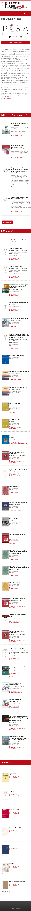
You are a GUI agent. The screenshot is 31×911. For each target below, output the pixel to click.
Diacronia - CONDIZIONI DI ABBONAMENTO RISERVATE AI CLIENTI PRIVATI (19, 568)
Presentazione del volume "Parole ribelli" (19, 124)
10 (6, 241)
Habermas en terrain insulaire (18, 502)
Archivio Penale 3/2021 (16, 267)
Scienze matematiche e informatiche (17, 526)
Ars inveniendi (13, 518)
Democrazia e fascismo (16, 436)
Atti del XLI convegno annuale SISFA (18, 615)
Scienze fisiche (13, 624)
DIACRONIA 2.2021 (15, 486)
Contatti (10, 903)
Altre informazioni (6, 784)
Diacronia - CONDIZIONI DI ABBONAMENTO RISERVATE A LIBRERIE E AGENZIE (18, 552)
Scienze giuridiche (14, 259)
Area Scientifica (13, 777)
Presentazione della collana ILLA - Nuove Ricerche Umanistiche (18, 147)
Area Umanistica (13, 831)
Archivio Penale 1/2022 (16, 649)
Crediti (15, 903)
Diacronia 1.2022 (14, 582)
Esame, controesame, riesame (19, 302)
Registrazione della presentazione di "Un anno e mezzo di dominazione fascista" (19, 170)
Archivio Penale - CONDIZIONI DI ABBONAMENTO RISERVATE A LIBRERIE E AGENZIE (19, 336)
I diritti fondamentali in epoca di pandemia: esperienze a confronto (18, 286)
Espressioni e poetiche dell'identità (16, 452)
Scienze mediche (13, 326)
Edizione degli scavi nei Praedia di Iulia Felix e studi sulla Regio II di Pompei (18, 738)
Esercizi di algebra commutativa (15, 683)
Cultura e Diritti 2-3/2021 (17, 355)
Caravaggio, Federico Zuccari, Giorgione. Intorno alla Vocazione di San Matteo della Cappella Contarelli (19, 718)
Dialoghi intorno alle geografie (19, 371)
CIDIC (15, 79)
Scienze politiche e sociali (15, 379)
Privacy (20, 903)
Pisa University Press (17, 135)
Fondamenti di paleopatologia (18, 318)
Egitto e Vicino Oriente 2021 (18, 470)
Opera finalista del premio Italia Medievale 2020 (19, 198)
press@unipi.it (8, 98)
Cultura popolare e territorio (18, 667)
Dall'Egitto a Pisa (14, 403)
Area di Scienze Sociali (15, 795)
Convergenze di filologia (17, 534)
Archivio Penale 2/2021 (16, 249)
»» (15, 241)
